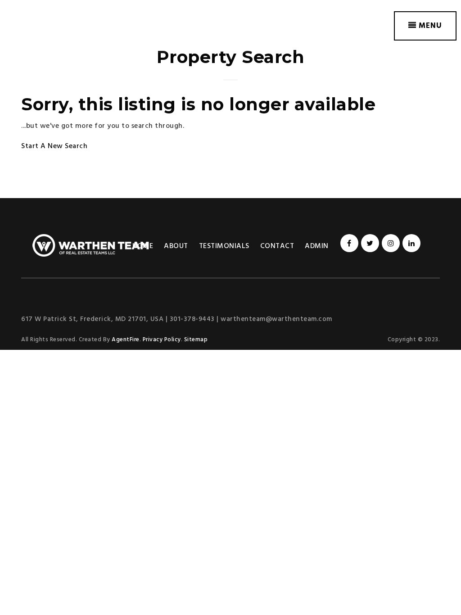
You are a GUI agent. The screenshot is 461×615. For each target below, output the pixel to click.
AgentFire (126, 339)
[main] (230, 99)
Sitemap (196, 339)
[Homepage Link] (90, 245)
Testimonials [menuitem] (224, 246)
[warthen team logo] (61, 26)
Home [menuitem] (142, 246)
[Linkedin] (410, 244)
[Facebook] (348, 244)
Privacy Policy (162, 339)
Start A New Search (54, 146)
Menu (429, 26)
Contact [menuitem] (277, 246)
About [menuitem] (176, 246)
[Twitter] (368, 244)
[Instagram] (389, 244)
